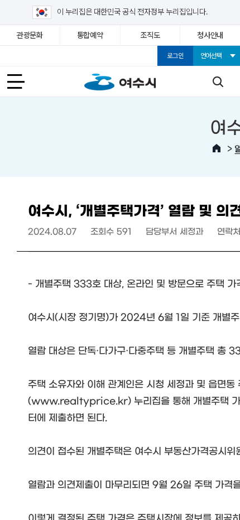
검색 (218, 81)
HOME (216, 148)
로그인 (175, 56)
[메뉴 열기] (22, 81)
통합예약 (90, 35)
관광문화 (30, 35)
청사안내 (210, 35)
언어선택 (211, 56)
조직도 (150, 35)
